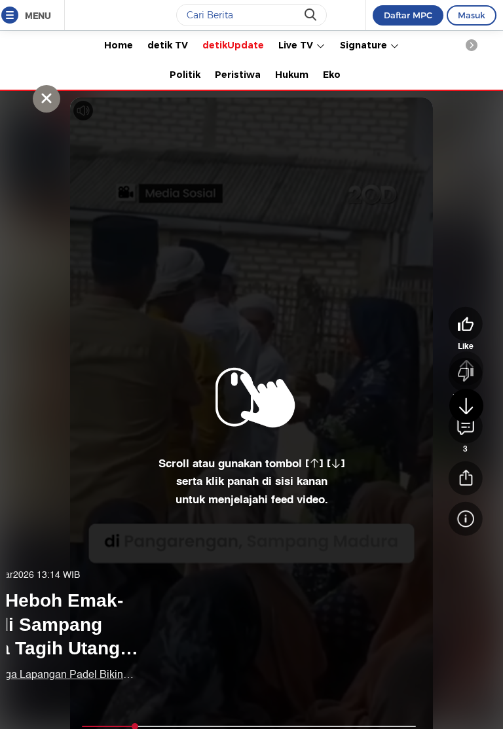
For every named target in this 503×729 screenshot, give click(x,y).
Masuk (471, 15)
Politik (185, 74)
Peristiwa (238, 74)
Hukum (291, 74)
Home (118, 45)
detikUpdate (233, 45)
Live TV (297, 45)
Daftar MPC (408, 15)
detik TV (167, 45)
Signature (365, 45)
